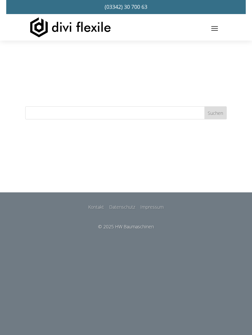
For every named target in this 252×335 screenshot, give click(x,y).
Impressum (152, 207)
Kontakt (96, 207)
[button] (214, 28)
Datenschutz (122, 207)
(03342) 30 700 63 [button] (126, 6)
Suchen (215, 113)
